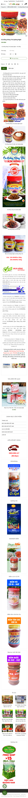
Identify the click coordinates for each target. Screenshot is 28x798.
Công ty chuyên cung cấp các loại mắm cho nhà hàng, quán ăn (21, 720)
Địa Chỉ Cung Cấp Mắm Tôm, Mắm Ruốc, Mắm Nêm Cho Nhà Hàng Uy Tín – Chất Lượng (7, 720)
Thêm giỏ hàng (14, 58)
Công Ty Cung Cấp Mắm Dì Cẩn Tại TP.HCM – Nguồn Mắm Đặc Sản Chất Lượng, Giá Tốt (7, 706)
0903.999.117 (13, 1)
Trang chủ (3, 7)
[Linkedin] (12, 64)
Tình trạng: (3, 50)
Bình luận (11, 68)
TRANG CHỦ (5, 420)
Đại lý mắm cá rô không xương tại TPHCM (20, 734)
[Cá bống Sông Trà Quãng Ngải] (14, 4)
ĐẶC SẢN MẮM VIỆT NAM (8, 423)
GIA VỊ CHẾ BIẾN (6, 429)
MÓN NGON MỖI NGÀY (7, 432)
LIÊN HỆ (4, 434)
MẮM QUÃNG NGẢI (11, 7)
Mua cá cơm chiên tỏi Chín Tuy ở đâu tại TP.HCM (7, 734)
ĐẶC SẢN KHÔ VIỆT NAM (8, 426)
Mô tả (4, 68)
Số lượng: (3, 54)
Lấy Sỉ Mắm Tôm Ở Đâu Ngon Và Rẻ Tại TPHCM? (20, 706)
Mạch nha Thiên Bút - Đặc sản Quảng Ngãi (14, 407)
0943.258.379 (20, 1)
